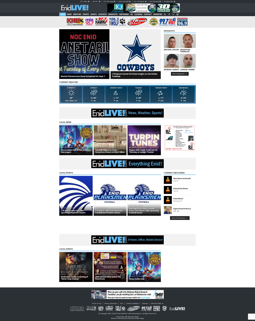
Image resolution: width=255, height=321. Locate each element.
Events (94, 14)
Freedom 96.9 (169, 1)
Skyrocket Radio (133, 317)
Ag (131, 14)
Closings (138, 14)
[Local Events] (76, 267)
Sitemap (145, 303)
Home (62, 14)
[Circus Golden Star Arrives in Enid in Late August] (76, 140)
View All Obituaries (179, 218)
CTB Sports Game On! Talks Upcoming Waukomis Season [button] (73, 212)
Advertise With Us (157, 303)
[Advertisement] (143, 7)
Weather (77, 14)
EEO (121, 303)
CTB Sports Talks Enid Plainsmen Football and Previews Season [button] (108, 212)
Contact (148, 14)
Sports (86, 14)
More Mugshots (178, 74)
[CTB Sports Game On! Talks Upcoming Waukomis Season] (76, 196)
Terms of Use (96, 303)
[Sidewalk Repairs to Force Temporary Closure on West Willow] (110, 140)
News (69, 14)
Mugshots (113, 14)
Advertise (157, 14)
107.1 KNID (84, 1)
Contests (102, 14)
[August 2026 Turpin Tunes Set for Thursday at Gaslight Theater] (144, 140)
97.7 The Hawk (109, 1)
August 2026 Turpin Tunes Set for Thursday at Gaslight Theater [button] (143, 151)
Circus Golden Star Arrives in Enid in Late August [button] (75, 151)
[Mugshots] (172, 41)
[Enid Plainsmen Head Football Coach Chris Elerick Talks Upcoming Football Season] (144, 196)
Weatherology (139, 318)
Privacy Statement (110, 303)
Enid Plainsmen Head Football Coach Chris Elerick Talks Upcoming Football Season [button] (144, 210)
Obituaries (124, 14)
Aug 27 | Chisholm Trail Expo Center (142, 276)
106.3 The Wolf (124, 1)
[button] (165, 14)
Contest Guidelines (132, 303)
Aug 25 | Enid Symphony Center (107, 274)
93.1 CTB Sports (139, 1)
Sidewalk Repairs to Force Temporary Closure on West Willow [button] (110, 151)
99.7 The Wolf (154, 1)
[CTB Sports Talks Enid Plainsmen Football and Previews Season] (110, 196)
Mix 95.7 (96, 1)
